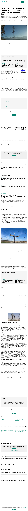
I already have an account (14, 156)
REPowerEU (23, 70)
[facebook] (11, 206)
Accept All (14, 509)
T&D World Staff (3, 20)
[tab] (3, 147)
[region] (14, 149)
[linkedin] (12, 206)
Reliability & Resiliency (4, 193)
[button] (1, 1)
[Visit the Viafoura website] (25, 150)
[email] (16, 206)
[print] (26, 206)
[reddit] (15, 206)
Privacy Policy (24, 507)
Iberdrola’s (5, 43)
